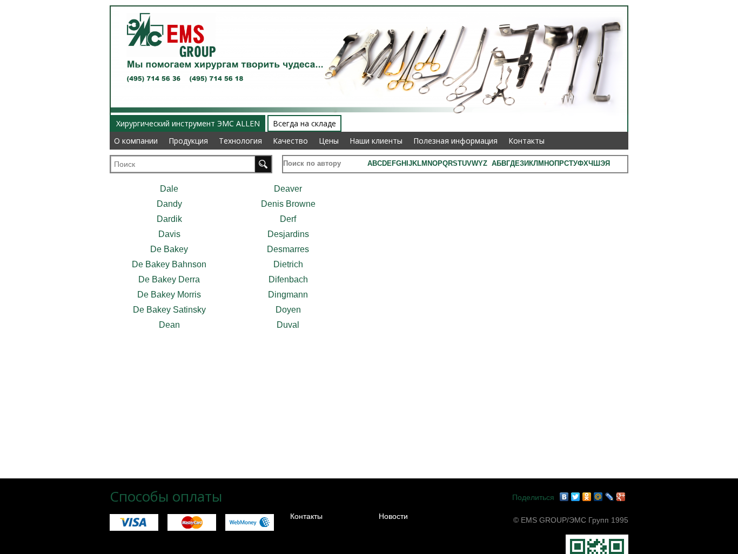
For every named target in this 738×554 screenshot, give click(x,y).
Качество (290, 141)
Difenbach (288, 279)
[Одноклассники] (587, 497)
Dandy (169, 203)
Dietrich (288, 264)
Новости (393, 516)
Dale (169, 188)
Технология (240, 141)
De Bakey (169, 249)
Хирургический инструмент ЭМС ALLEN (188, 123)
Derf (288, 219)
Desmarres (288, 249)
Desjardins (288, 234)
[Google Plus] (621, 497)
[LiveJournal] (609, 497)
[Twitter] (575, 497)
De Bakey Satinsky (169, 309)
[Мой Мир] (598, 497)
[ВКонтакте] (564, 497)
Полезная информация (455, 141)
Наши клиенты (376, 141)
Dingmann (288, 294)
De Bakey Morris (169, 294)
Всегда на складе (304, 123)
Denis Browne (288, 203)
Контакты (526, 141)
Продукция (188, 141)
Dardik (169, 219)
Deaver (288, 188)
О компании (136, 141)
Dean (169, 324)
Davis (169, 234)
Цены (329, 141)
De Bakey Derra (169, 279)
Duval (288, 324)
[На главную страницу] (167, 6)
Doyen (288, 309)
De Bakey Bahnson (169, 264)
